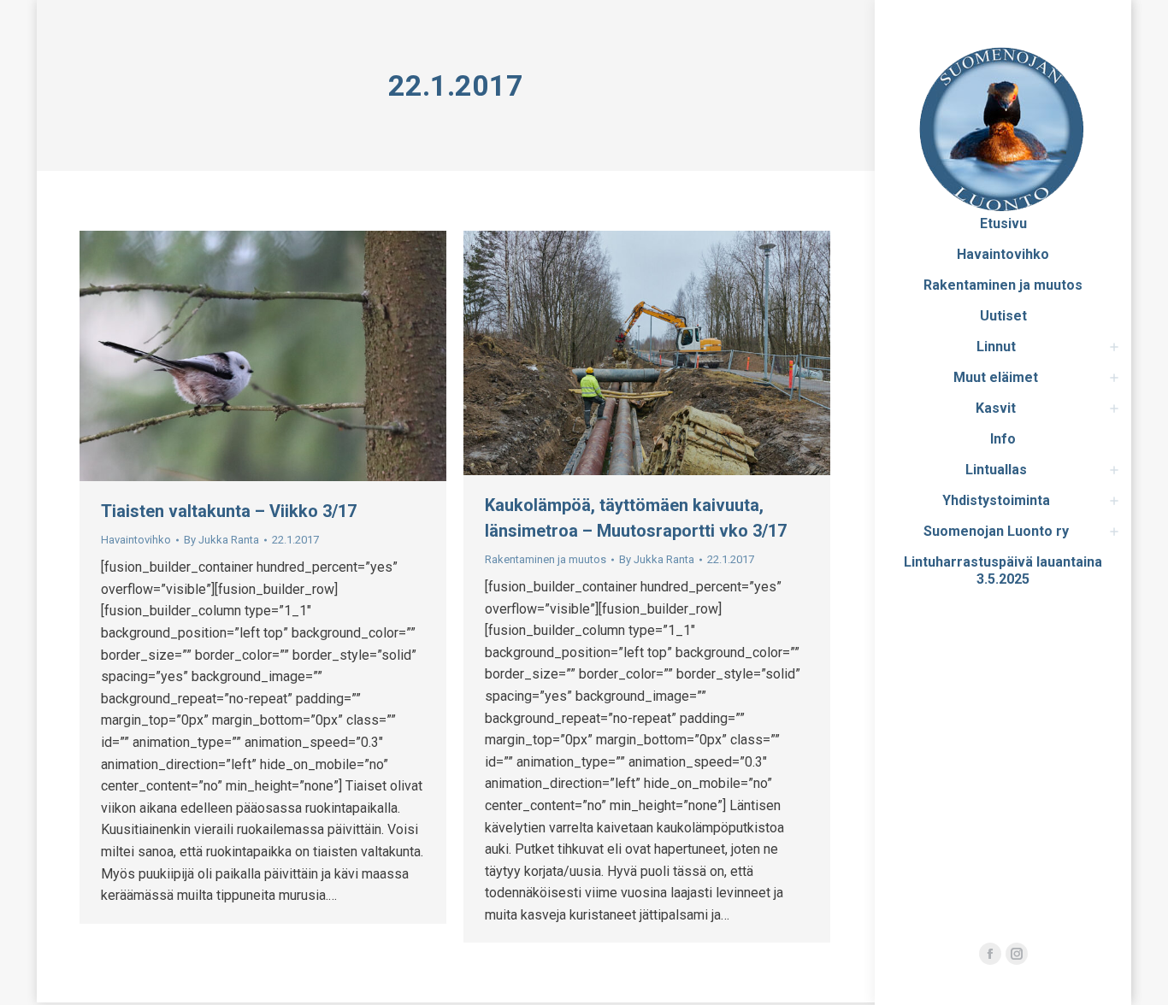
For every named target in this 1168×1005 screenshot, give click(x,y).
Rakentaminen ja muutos (545, 559)
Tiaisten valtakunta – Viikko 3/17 (229, 511)
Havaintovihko (136, 539)
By (221, 539)
